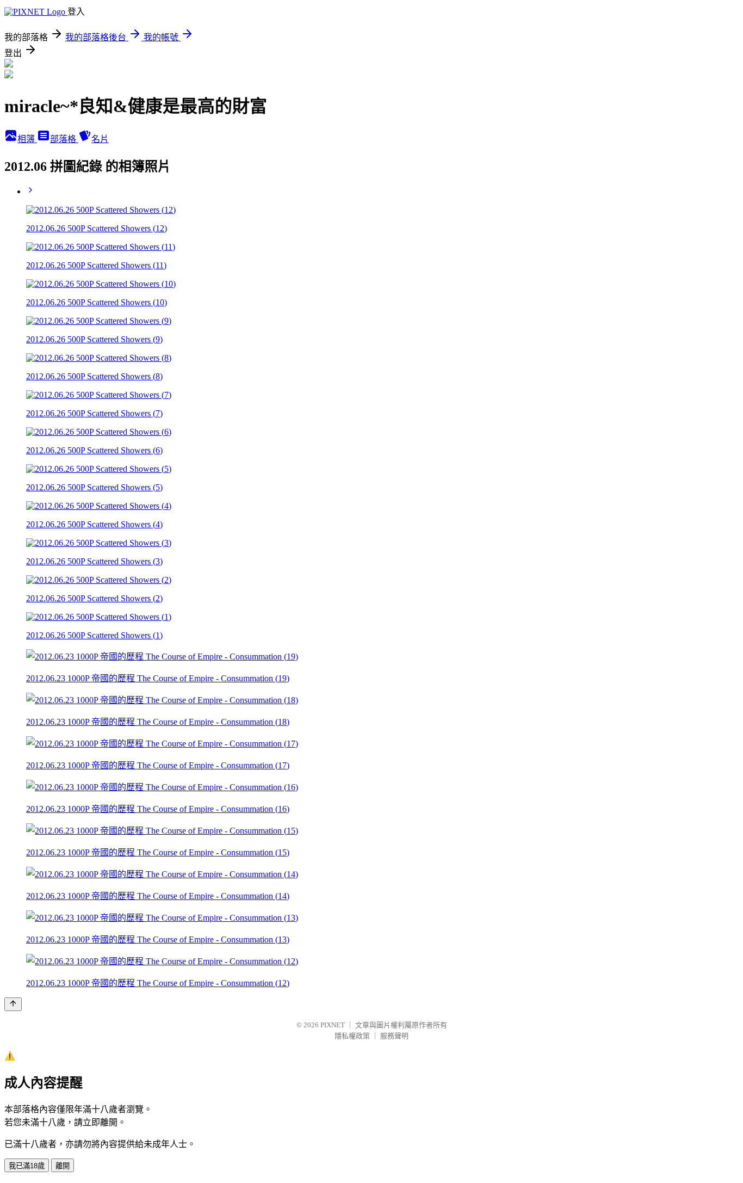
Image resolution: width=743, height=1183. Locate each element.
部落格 (64, 139)
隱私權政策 (352, 1036)
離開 (62, 1166)
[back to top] (13, 1004)
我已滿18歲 (27, 1166)
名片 (100, 139)
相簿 (27, 139)
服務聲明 (394, 1036)
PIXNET (332, 1025)
